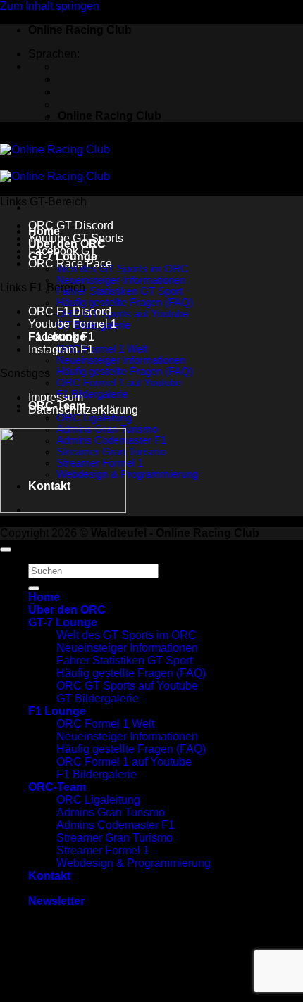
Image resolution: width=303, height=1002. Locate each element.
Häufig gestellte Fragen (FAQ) (124, 302)
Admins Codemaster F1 (115, 825)
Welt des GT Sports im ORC (122, 268)
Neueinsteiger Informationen (120, 280)
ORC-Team (57, 787)
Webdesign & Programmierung (127, 474)
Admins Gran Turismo (110, 812)
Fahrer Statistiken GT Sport (119, 291)
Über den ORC (67, 610)
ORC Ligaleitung (94, 418)
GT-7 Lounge (62, 622)
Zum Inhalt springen (49, 6)
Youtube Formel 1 (72, 324)
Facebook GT (62, 251)
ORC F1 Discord (69, 311)
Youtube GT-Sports (75, 238)
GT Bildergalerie (97, 698)
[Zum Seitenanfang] (5, 549)
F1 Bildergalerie (92, 394)
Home (44, 597)
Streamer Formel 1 (102, 850)
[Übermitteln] (33, 588)
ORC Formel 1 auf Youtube (118, 382)
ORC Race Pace (70, 263)
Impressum (55, 397)
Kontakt (49, 876)
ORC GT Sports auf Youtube (122, 313)
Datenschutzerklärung (83, 410)
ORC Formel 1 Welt (101, 349)
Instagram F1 (61, 349)
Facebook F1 (61, 337)
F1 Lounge (57, 711)
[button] (56, 901)
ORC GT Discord (70, 226)
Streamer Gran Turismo (114, 838)
